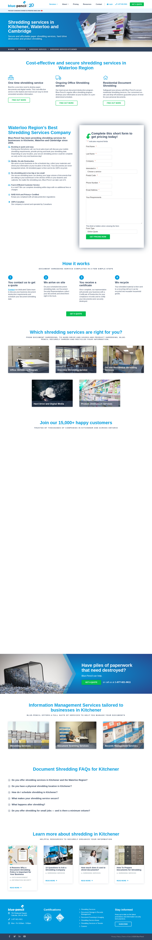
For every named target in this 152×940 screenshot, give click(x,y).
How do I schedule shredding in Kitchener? (35, 792)
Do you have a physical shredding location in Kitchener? (42, 786)
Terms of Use (126, 936)
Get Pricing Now (98, 237)
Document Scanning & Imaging (92, 917)
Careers (84, 926)
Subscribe (123, 924)
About (64, 4)
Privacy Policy (116, 936)
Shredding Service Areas (90, 920)
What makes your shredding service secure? (35, 798)
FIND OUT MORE (19, 100)
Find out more (66, 103)
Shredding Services (88, 909)
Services (52, 4)
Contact (99, 4)
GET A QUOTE (76, 314)
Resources (87, 4)
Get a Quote (137, 4)
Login (111, 4)
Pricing (76, 4)
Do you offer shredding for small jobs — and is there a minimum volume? (51, 810)
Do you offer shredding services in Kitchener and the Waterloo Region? (49, 780)
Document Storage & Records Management (92, 913)
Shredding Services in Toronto (92, 923)
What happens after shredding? (28, 804)
